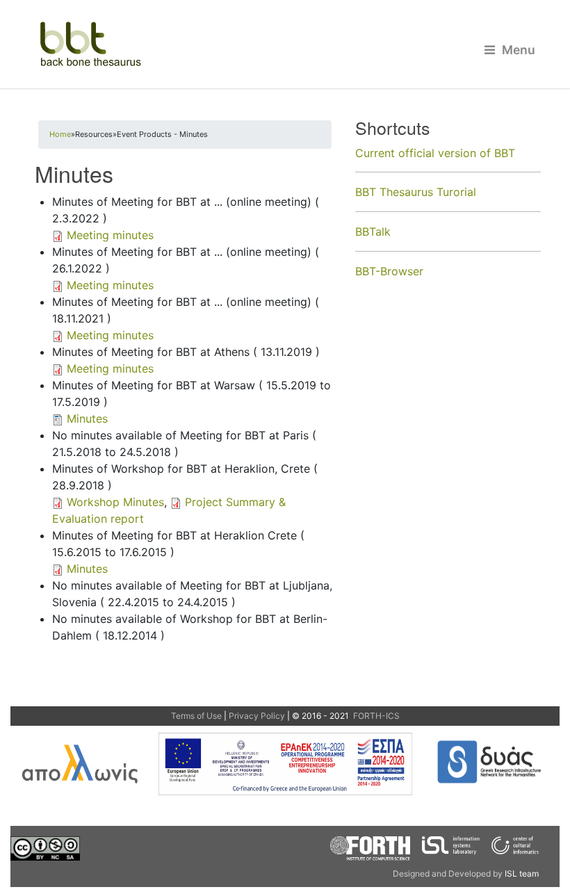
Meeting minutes (110, 235)
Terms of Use (196, 715)
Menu (518, 49)
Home (60, 134)
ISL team (522, 873)
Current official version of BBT (435, 153)
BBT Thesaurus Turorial (415, 192)
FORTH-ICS (375, 715)
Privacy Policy (257, 715)
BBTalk (373, 231)
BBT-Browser (389, 271)
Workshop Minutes (115, 502)
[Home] (285, 44)
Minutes (87, 418)
